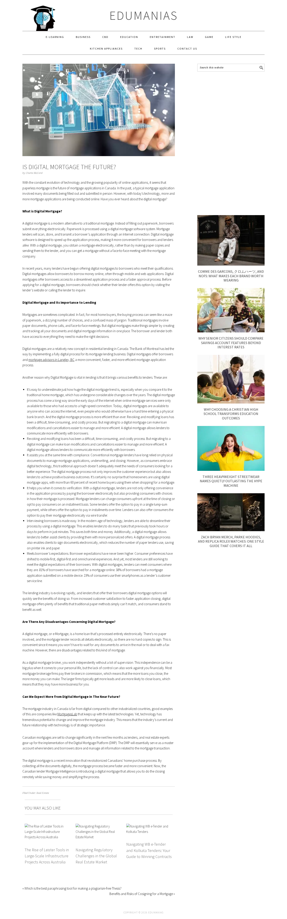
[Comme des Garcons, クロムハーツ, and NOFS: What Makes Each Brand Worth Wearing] (231, 264)
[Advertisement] (231, 143)
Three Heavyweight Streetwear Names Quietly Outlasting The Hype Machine (231, 480)
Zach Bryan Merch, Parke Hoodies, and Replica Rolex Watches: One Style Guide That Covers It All (231, 541)
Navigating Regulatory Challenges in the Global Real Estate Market (96, 856)
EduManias (143, 15)
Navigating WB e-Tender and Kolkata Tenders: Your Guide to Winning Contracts (149, 850)
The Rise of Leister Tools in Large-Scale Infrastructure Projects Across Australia (47, 856)
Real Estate (43, 793)
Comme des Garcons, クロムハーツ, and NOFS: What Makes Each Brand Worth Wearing (231, 275)
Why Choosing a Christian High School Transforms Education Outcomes (231, 413)
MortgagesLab (67, 714)
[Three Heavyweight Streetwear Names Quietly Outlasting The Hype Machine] (231, 469)
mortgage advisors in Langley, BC (51, 360)
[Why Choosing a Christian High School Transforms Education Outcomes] (231, 402)
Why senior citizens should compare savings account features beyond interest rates (230, 342)
